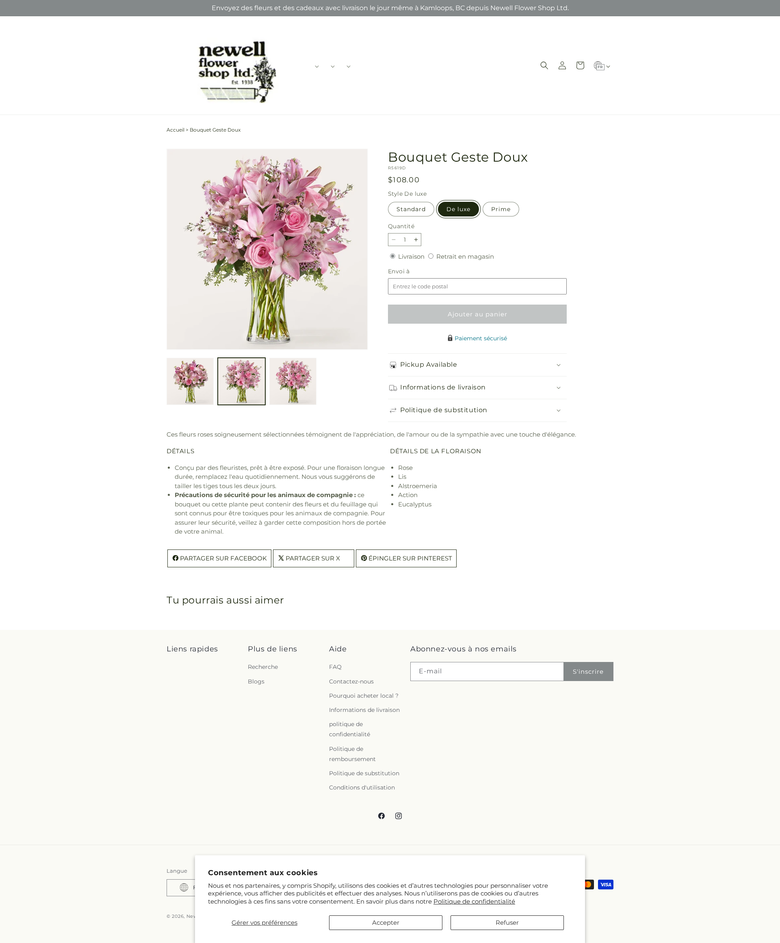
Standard (411, 209)
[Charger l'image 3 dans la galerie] (292, 381)
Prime (501, 209)
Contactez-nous (351, 681)
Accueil (175, 130)
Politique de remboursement (352, 754)
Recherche (263, 667)
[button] (314, 66)
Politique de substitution (364, 773)
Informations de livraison (364, 710)
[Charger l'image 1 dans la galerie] (190, 381)
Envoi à (407, 271)
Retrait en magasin (465, 256)
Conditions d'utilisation (362, 788)
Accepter (385, 922)
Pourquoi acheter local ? (364, 695)
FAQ (335, 667)
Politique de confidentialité (474, 901)
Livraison (412, 256)
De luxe (458, 209)
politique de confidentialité (349, 729)
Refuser (507, 922)
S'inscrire (588, 671)
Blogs (256, 681)
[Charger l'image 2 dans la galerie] (241, 381)
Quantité (401, 226)
